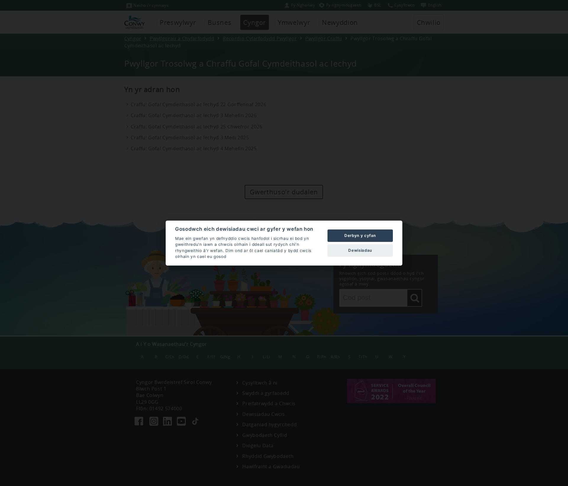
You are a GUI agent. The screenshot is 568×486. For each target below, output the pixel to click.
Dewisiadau (360, 250)
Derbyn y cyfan (360, 235)
